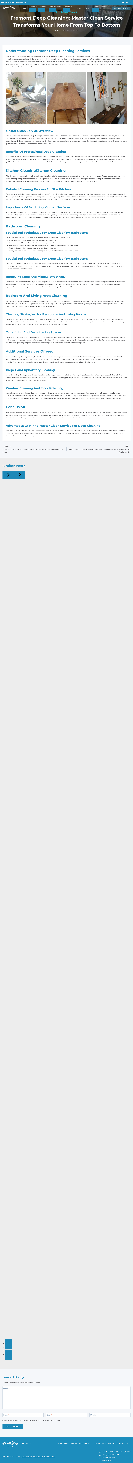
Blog (79, 8)
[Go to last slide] (8, 475)
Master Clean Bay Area (63, 31)
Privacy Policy (27, 1457)
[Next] (19, 475)
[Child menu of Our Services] (52, 10)
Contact (87, 8)
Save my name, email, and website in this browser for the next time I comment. (32, 1420)
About (66, 1443)
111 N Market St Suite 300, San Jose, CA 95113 (116, 1452)
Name (6, 1415)
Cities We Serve (123, 1443)
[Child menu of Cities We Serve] (95, 10)
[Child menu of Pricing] (41, 10)
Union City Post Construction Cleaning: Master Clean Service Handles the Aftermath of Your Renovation (100, 449)
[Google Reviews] (130, 2)
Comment (7, 1388)
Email (49, 1415)
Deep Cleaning (62, 12)
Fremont (73, 12)
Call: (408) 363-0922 (121, 8)
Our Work (96, 1443)
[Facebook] (123, 2)
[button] (26, 98)
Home (25, 8)
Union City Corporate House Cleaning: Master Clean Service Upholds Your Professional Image (32, 449)
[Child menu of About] (32, 10)
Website (93, 1415)
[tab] (8, 1340)
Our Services (84, 1443)
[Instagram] (126, 2)
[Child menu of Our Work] (66, 10)
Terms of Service (49, 1457)
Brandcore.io (38, 1457)
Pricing (74, 1443)
